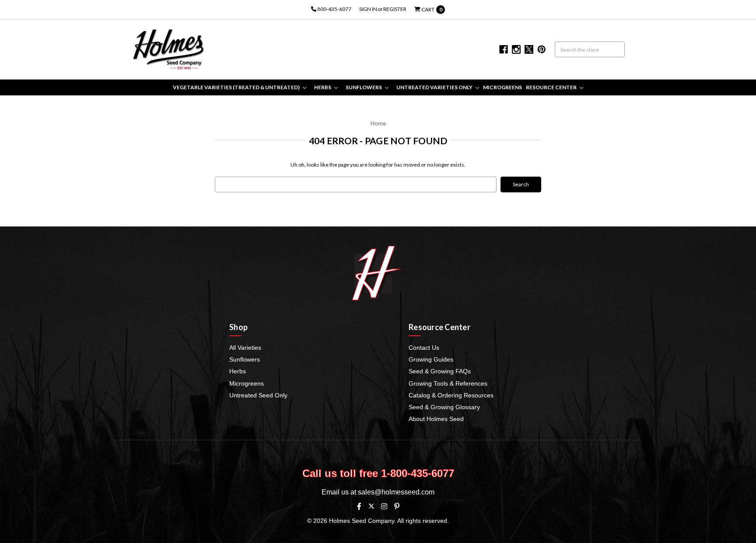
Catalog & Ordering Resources (451, 395)
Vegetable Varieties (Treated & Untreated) (237, 87)
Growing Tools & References (448, 383)
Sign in (368, 9)
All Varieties (245, 347)
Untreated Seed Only (258, 395)
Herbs (323, 87)
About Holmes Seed (436, 418)
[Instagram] (384, 506)
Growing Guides (431, 359)
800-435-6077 (333, 9)
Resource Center (552, 87)
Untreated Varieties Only (434, 87)
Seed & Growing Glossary (444, 407)
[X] (371, 506)
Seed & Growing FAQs (440, 371)
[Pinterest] (396, 506)
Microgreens (502, 87)
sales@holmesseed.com (396, 492)
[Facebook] (359, 506)
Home (378, 123)
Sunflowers (364, 87)
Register (394, 9)
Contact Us (424, 347)
